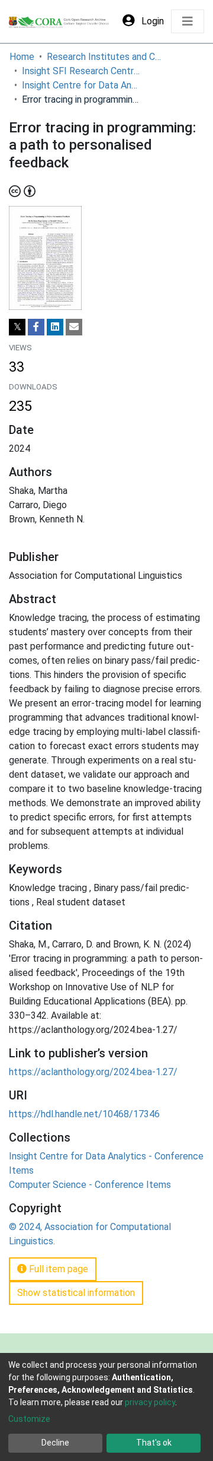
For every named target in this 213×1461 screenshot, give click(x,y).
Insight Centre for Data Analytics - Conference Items (81, 85)
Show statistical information (76, 1292)
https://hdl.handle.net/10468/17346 (84, 1114)
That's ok (154, 1442)
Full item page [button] (57, 1269)
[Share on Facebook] (36, 327)
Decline (55, 1442)
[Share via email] (74, 327)
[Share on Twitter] (17, 327)
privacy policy (150, 1402)
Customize (29, 1419)
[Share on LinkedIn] (55, 327)
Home (21, 56)
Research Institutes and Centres (106, 56)
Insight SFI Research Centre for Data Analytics (81, 71)
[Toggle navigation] (187, 21)
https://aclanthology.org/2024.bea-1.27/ (93, 1071)
